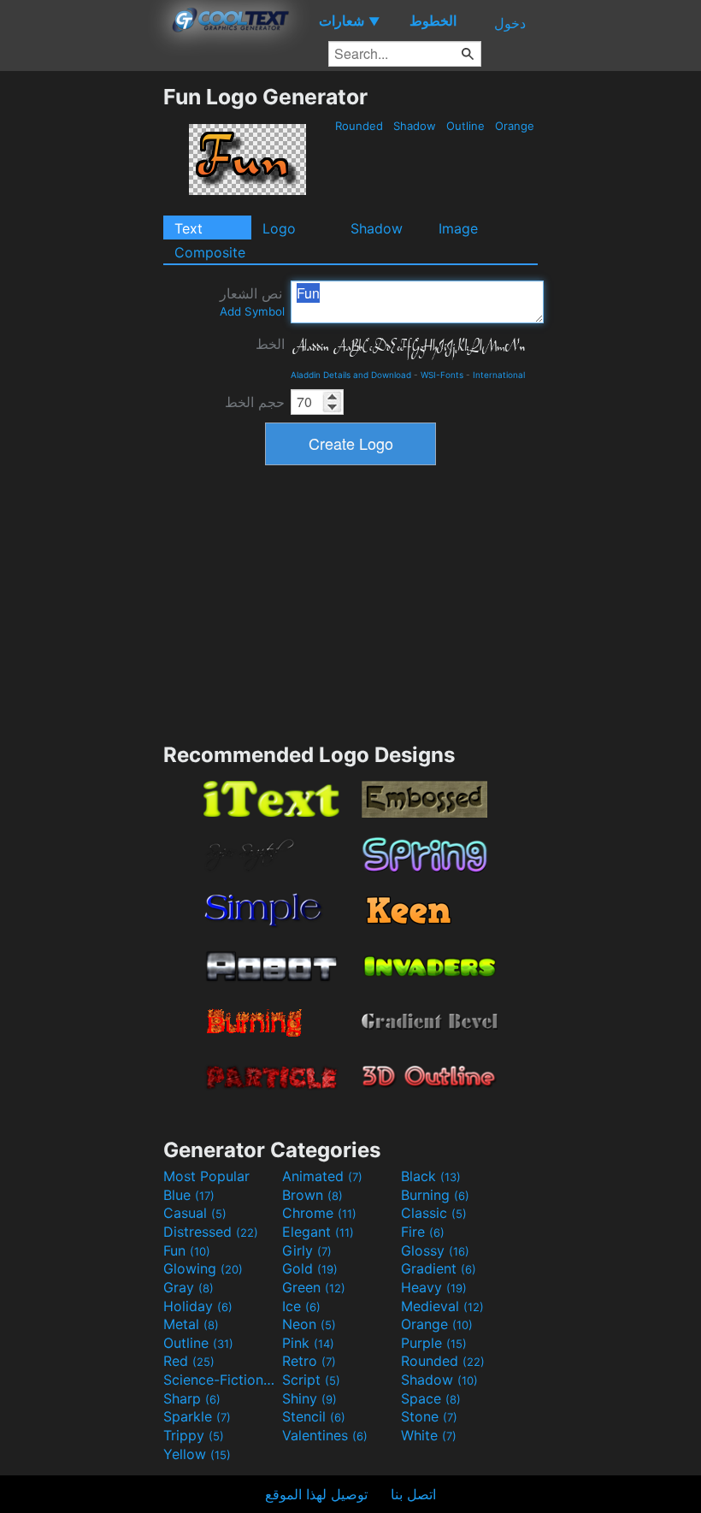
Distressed (210, 1231)
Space (431, 1398)
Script (311, 1379)
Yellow (197, 1454)
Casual (195, 1212)
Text (188, 228)
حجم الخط (255, 402)
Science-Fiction (220, 1379)
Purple (434, 1342)
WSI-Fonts (442, 374)
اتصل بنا (413, 1494)
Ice (301, 1306)
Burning (435, 1194)
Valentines (325, 1435)
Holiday (198, 1306)
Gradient (438, 1268)
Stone (429, 1416)
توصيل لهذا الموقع (316, 1494)
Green (313, 1287)
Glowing (203, 1268)
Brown (312, 1194)
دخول (510, 23)
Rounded (359, 126)
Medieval (442, 1306)
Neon (309, 1324)
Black (431, 1176)
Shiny (309, 1398)
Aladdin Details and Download (351, 374)
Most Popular (206, 1176)
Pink (308, 1342)
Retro (309, 1360)
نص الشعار (252, 301)
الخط (270, 343)
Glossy (435, 1250)
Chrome (319, 1212)
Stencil (313, 1416)
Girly (307, 1250)
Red (189, 1360)
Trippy (193, 1435)
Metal (191, 1324)
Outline (465, 126)
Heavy (434, 1287)
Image (458, 228)
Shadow (414, 126)
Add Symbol (252, 311)
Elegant (318, 1231)
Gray (188, 1287)
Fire (423, 1231)
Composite (209, 252)
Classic (434, 1212)
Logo (279, 228)
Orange (515, 126)
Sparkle (197, 1416)
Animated (322, 1176)
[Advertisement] (81, 340)
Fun (186, 1250)
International (499, 374)
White (429, 1435)
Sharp (192, 1398)
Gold (310, 1268)
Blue (189, 1194)
